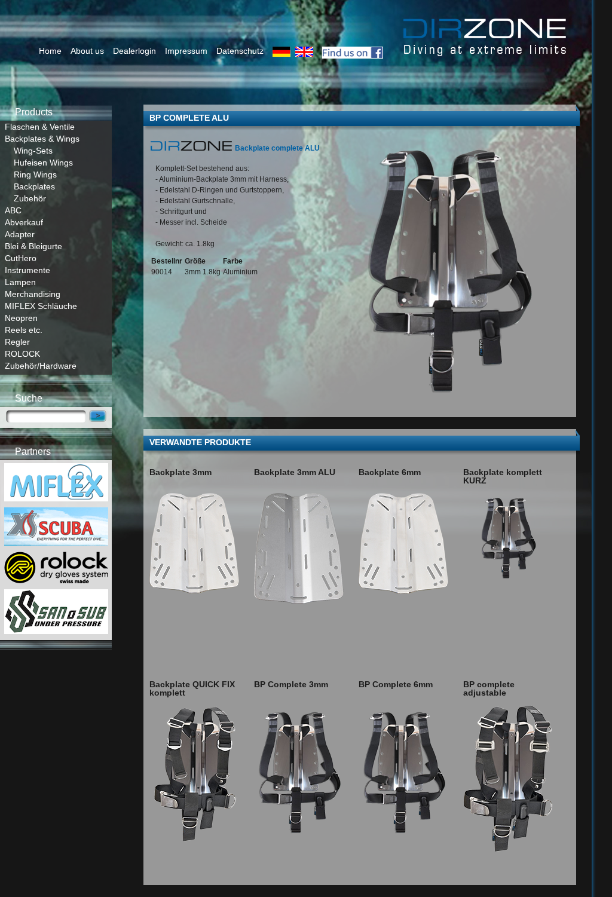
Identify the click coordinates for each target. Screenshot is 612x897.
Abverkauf (24, 222)
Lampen (20, 282)
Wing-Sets (33, 150)
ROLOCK (22, 354)
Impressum (186, 51)
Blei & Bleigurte (33, 246)
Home (50, 51)
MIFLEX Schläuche (41, 306)
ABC (13, 210)
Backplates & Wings (42, 138)
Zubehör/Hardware (40, 366)
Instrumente (27, 270)
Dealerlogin (134, 51)
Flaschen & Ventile (40, 126)
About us (87, 51)
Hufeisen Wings (43, 162)
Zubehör (30, 198)
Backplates (34, 186)
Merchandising (32, 294)
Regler (17, 342)
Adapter (20, 234)
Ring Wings (35, 174)
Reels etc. (23, 330)
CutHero (20, 258)
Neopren (21, 318)
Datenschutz (240, 51)
